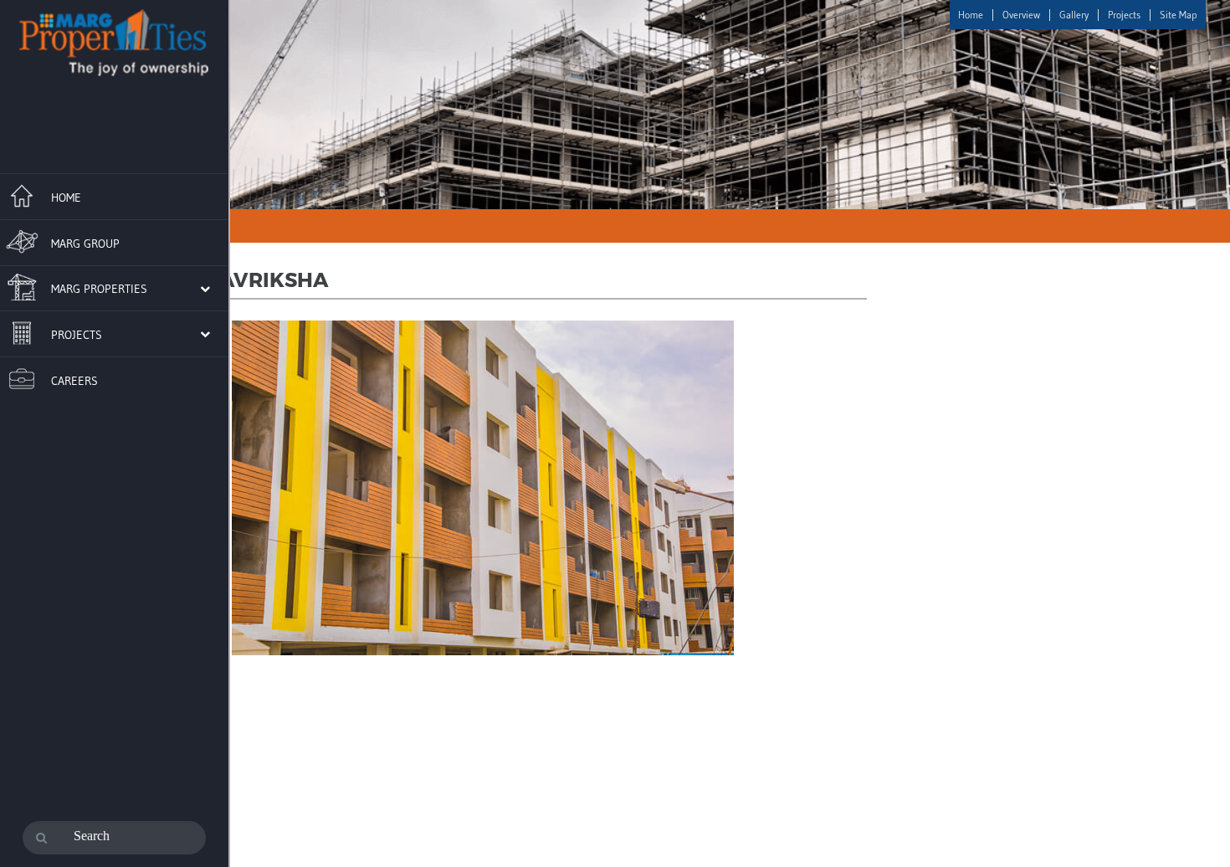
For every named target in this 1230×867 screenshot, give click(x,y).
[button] (105, 287)
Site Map (1178, 14)
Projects (1124, 14)
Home (970, 14)
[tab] (114, 194)
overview (1021, 14)
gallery (1074, 14)
